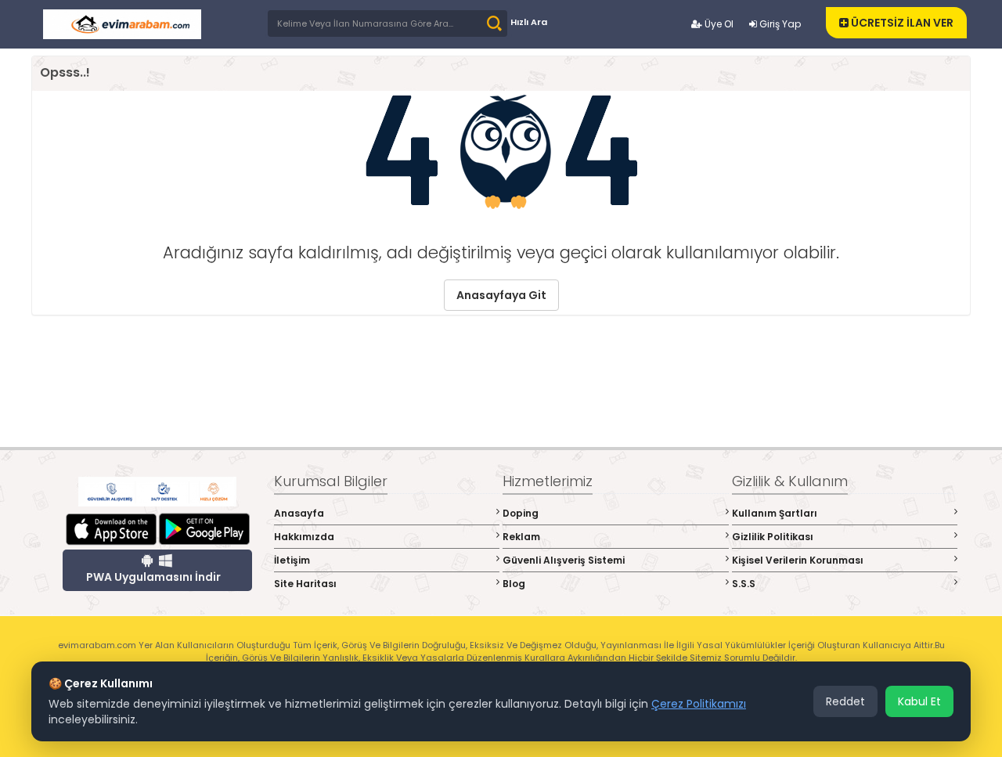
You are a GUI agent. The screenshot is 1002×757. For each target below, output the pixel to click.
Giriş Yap (779, 24)
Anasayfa (299, 513)
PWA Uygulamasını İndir (153, 577)
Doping (521, 513)
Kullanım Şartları (774, 513)
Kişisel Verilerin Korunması (797, 560)
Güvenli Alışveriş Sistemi (564, 560)
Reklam (521, 536)
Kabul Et (919, 701)
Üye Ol (717, 24)
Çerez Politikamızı (698, 704)
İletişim (292, 560)
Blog (514, 583)
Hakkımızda (304, 536)
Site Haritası (305, 583)
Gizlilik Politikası (772, 536)
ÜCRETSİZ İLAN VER (901, 23)
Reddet (845, 701)
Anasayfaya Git (501, 295)
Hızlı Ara (528, 22)
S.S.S (743, 583)
